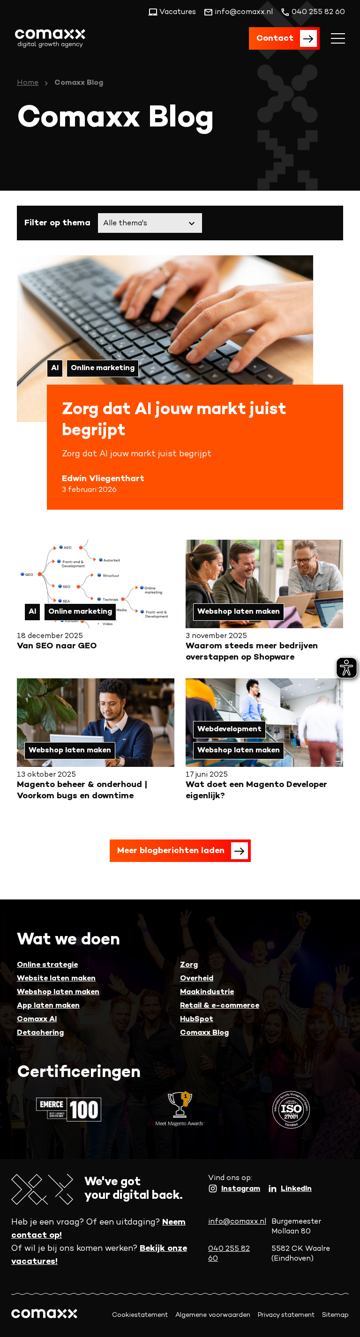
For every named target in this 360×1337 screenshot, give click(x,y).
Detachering (40, 1033)
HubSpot (196, 1020)
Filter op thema (57, 223)
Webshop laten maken (58, 992)
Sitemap (335, 1315)
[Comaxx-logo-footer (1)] (44, 1315)
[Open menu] (338, 38)
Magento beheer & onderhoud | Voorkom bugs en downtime (82, 790)
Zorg (189, 965)
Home (27, 83)
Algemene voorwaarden (212, 1315)
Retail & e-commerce (219, 1006)
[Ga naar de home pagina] (50, 38)
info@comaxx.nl (237, 1222)
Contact (274, 38)
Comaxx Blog (204, 1033)
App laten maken (48, 1006)
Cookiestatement (140, 1315)
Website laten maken (56, 979)
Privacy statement (286, 1315)
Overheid (196, 979)
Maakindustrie (207, 992)
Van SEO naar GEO (57, 646)
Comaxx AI (37, 1020)
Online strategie (47, 965)
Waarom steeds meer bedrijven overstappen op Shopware (252, 652)
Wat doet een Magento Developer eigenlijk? (256, 790)
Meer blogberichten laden (171, 851)
